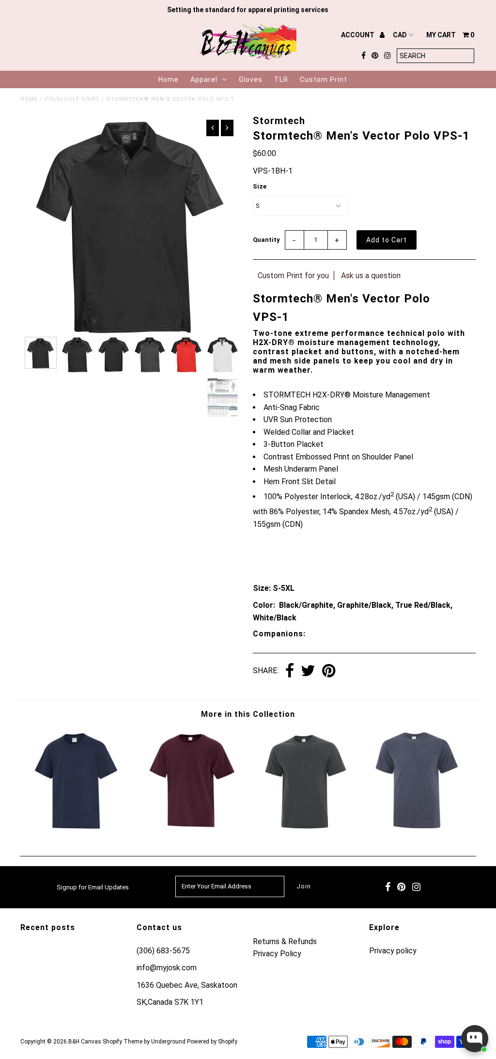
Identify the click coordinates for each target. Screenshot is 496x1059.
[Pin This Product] (328, 671)
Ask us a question (371, 275)
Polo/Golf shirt (72, 99)
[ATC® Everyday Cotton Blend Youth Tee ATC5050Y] (77, 830)
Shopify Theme (122, 1041)
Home (168, 79)
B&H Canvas (84, 1041)
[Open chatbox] (474, 1038)
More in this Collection (248, 714)
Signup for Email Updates (93, 887)
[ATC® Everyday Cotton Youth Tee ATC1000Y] (191, 830)
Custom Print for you (293, 275)
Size (259, 186)
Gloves (251, 79)
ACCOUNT (358, 35)
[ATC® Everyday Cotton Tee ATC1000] (419, 830)
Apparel (203, 79)
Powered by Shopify (212, 1041)
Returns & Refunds (285, 941)
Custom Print (323, 79)
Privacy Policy (277, 953)
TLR (281, 79)
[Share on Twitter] (308, 671)
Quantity (266, 239)
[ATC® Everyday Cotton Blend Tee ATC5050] (305, 830)
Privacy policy (393, 950)
